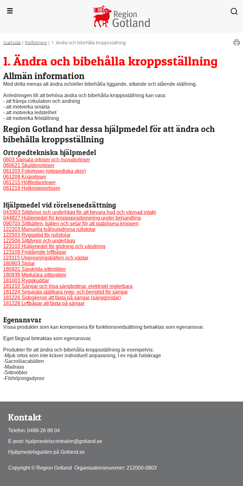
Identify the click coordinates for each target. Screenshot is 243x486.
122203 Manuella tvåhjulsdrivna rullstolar (49, 229)
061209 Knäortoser (24, 176)
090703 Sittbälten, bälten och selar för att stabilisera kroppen (71, 223)
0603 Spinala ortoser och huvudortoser (46, 159)
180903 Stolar (19, 263)
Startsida (12, 42)
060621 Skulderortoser (28, 165)
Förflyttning (36, 42)
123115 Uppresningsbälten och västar (45, 257)
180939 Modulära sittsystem (34, 274)
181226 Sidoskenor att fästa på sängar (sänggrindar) (62, 297)
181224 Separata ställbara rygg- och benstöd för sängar (65, 292)
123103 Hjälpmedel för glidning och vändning (54, 246)
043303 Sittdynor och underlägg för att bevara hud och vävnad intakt (79, 212)
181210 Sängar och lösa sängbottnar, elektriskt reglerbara (68, 286)
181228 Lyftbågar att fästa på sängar (43, 303)
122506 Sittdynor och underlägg (39, 240)
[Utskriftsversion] (237, 44)
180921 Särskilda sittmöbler (34, 269)
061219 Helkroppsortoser (31, 188)
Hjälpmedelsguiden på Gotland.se (46, 452)
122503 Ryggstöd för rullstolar (37, 235)
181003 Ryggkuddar (26, 280)
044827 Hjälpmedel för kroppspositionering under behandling (72, 218)
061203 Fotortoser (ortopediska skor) (44, 171)
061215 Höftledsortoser (29, 182)
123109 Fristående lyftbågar (34, 252)
